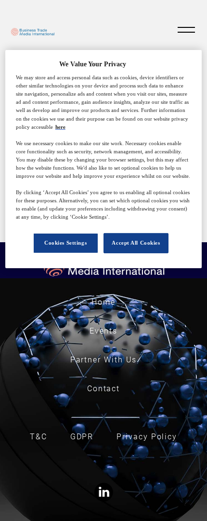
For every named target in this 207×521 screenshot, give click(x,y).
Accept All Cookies (136, 243)
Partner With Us (103, 359)
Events (104, 330)
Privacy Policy (146, 436)
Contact (103, 388)
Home (103, 302)
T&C (38, 436)
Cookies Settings (65, 243)
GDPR (82, 436)
